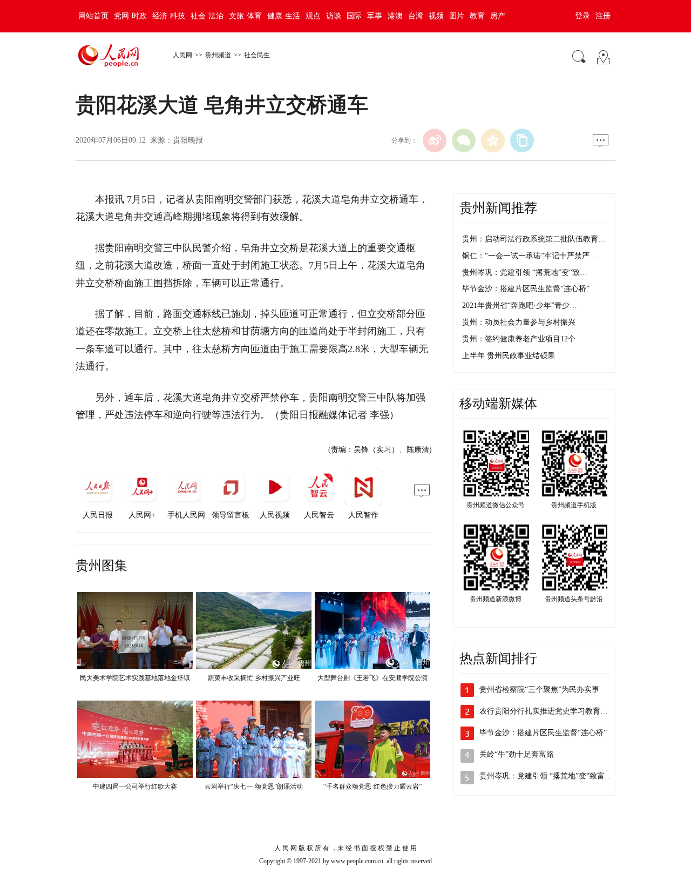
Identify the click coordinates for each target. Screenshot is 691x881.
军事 (374, 16)
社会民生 (257, 55)
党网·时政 (130, 16)
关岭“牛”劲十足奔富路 (516, 754)
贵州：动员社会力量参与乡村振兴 (518, 322)
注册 (603, 16)
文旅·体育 (245, 16)
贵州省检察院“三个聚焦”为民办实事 (539, 689)
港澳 (395, 16)
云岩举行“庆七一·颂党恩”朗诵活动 (254, 786)
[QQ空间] (493, 140)
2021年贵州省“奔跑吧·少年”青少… (519, 305)
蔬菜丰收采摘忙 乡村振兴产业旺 (254, 678)
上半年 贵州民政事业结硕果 (508, 356)
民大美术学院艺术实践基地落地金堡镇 (135, 678)
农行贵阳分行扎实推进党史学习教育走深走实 (555, 711)
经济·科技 (168, 16)
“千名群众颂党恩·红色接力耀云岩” (372, 786)
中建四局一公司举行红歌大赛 (135, 786)
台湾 (415, 16)
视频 (436, 16)
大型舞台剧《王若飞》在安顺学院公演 (372, 678)
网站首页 (93, 16)
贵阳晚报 (188, 140)
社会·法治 (207, 16)
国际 (354, 16)
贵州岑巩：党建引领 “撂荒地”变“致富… (545, 776)
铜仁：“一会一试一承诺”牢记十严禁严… (529, 256)
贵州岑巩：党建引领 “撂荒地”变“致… (524, 272)
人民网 (182, 55)
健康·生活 (283, 16)
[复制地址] (522, 140)
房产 (497, 16)
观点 (313, 16)
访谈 (333, 16)
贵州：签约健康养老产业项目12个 (518, 339)
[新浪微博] (434, 140)
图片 (456, 16)
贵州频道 (218, 55)
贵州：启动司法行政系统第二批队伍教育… (534, 239)
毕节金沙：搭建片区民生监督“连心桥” (526, 289)
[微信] (464, 140)
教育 (477, 16)
